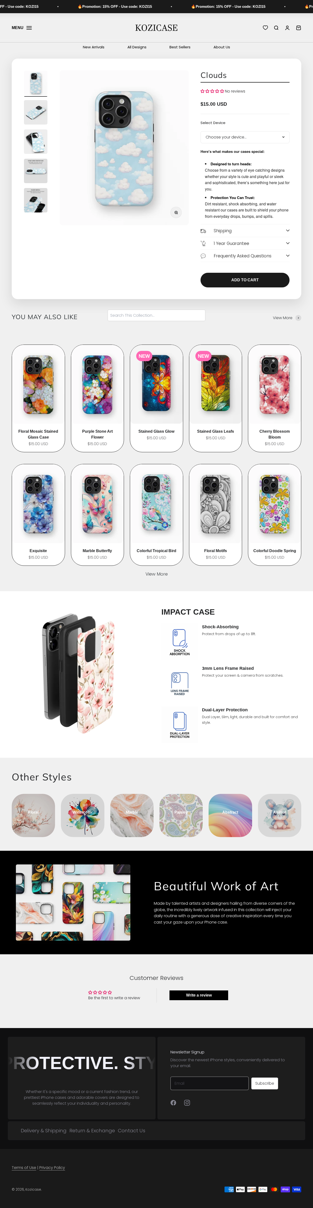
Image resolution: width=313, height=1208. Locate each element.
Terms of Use (24, 1167)
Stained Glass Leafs (215, 431)
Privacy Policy (52, 1167)
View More (156, 574)
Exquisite (38, 551)
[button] (212, 91)
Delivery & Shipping (44, 1130)
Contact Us (131, 1130)
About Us (221, 47)
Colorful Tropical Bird (156, 551)
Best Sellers (179, 47)
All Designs (136, 47)
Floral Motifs (215, 551)
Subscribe (264, 1083)
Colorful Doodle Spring (274, 551)
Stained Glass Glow (156, 431)
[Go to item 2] (35, 113)
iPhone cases (53, 1097)
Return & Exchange (92, 1130)
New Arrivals (93, 47)
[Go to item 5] (35, 201)
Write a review (199, 995)
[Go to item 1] (35, 83)
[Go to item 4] (35, 171)
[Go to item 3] (35, 142)
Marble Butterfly (97, 551)
